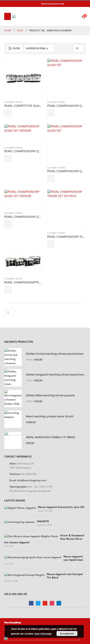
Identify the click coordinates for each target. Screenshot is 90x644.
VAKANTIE (43, 521)
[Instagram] (83, 3)
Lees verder (8, 113)
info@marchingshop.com (31, 480)
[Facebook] (66, 3)
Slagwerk (9, 102)
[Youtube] (77, 3)
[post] (20, 507)
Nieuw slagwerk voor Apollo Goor (73, 558)
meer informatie (43, 633)
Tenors (18, 102)
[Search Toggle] (75, 16)
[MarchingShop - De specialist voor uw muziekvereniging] (23, 16)
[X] (72, 3)
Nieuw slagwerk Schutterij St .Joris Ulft (61, 507)
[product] (23, 78)
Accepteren (67, 633)
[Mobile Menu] (7, 16)
